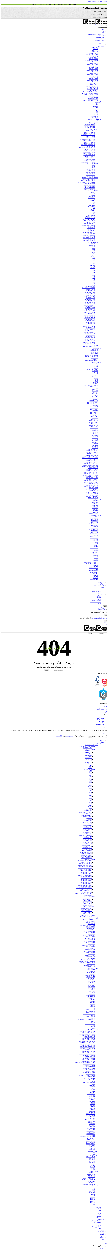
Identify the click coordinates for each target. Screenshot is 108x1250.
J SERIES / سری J (93, 129)
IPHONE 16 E (94, 77)
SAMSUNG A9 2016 (86, 855)
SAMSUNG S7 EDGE (89, 235)
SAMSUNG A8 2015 (89, 338)
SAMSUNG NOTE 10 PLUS (87, 180)
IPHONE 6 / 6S (94, 90)
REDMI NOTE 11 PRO (92, 455)
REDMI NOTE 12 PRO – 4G (90, 463)
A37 (103, 30)
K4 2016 (95, 107)
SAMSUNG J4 (91, 146)
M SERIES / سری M (92, 163)
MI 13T (96, 373)
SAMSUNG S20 (90, 222)
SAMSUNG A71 (90, 336)
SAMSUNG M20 (90, 172)
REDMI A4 (95, 446)
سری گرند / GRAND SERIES (87, 915)
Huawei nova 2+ (93, 533)
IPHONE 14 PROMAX (92, 70)
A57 (103, 31)
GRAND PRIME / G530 (88, 346)
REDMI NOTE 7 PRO (92, 489)
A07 (94, 255)
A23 (94, 266)
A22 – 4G (92, 263)
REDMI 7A (95, 435)
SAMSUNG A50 (90, 319)
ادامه (106, 621)
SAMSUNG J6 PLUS (89, 155)
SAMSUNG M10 (90, 169)
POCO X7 (92, 1129)
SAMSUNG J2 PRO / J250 (88, 140)
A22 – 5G (92, 265)
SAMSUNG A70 (90, 335)
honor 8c (95, 526)
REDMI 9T (95, 443)
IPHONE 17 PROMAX (92, 86)
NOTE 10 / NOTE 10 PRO (91, 385)
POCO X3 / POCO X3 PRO (87, 1136)
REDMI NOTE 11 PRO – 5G (90, 456)
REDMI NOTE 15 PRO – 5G (90, 486)
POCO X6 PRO (94, 412)
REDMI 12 (95, 418)
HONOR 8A (94, 525)
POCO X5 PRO (94, 409)
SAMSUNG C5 (87, 913)
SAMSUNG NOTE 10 (89, 179)
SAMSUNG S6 (91, 230)
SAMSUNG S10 (90, 216)
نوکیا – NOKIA (97, 499)
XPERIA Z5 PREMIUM (91, 361)
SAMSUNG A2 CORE (89, 296)
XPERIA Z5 (95, 359)
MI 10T (96, 366)
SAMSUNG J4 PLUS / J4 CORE (86, 147)
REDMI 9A (95, 441)
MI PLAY (95, 383)
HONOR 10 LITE (93, 518)
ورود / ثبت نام (100, 1238)
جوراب (99, 590)
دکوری (102, 38)
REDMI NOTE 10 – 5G (92, 450)
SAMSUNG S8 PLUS (89, 238)
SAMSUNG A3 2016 (89, 303)
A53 (94, 278)
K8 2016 (92, 1198)
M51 (93, 168)
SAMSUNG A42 (87, 813)
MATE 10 (95, 535)
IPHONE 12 (95, 56)
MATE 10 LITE (94, 536)
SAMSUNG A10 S (90, 292)
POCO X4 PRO (94, 408)
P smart (96, 546)
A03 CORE (92, 245)
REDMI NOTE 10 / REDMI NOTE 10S (84, 1062)
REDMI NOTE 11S (93, 459)
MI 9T (96, 379)
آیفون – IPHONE (96, 47)
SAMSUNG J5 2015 (89, 149)
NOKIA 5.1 (95, 508)
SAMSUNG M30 (90, 175)
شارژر (99, 599)
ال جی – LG (98, 102)
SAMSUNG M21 (90, 173)
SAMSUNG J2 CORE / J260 (87, 139)
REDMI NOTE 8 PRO (92, 492)
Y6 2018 (95, 566)
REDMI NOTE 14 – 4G (92, 476)
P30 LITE (95, 553)
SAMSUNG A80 (87, 836)
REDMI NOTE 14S (93, 483)
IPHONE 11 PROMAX (92, 54)
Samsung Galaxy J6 (90, 130)
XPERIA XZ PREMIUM (91, 356)
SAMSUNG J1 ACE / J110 (88, 135)
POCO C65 (95, 389)
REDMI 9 (95, 439)
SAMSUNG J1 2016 (89, 133)
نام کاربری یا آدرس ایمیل (98, 612)
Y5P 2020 (95, 565)
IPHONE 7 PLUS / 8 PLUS (91, 94)
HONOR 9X (94, 532)
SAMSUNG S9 (91, 239)
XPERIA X (95, 349)
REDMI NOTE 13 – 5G (92, 470)
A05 (94, 251)
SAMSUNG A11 (90, 293)
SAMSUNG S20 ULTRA (88, 225)
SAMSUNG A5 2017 (89, 318)
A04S (93, 249)
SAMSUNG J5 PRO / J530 (88, 153)
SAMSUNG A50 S (90, 320)
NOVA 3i (95, 542)
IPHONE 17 (95, 81)
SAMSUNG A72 (87, 811)
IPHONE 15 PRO (93, 73)
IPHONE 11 (95, 51)
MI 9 (96, 375)
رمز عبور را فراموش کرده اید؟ (99, 618)
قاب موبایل (101, 46)
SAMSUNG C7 (87, 912)
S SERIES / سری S (93, 191)
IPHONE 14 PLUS (93, 67)
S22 (94, 199)
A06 (94, 253)
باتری (99, 1213)
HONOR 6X (94, 521)
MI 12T (96, 372)
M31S (93, 166)
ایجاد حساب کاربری (99, 609)
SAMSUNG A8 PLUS (89, 342)
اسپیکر (99, 596)
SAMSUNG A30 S (90, 308)
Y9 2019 (95, 578)
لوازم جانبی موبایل (96, 600)
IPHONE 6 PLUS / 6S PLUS (90, 91)
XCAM (96, 114)
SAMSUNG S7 (91, 233)
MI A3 (96, 381)
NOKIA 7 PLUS (93, 513)
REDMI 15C (94, 426)
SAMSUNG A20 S (90, 299)
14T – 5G (95, 363)
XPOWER (92, 1191)
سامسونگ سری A (93, 242)
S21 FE (93, 195)
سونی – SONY (97, 348)
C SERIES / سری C (93, 122)
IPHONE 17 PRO (93, 84)
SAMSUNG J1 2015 (89, 132)
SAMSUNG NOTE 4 (89, 185)
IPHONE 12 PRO (93, 59)
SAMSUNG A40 (90, 313)
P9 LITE (95, 556)
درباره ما (105, 733)
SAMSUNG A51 (90, 322)
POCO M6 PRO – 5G (92, 403)
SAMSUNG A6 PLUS (89, 326)
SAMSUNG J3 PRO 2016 (85, 875)
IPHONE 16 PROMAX (92, 80)
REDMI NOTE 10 (93, 449)
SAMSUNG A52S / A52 (85, 812)
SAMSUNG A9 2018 (89, 343)
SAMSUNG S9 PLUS (89, 240)
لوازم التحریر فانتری (102, 709)
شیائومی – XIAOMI (96, 362)
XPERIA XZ (94, 353)
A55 (94, 280)
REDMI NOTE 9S (93, 498)
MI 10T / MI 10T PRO (89, 1082)
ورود (106, 615)
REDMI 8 (95, 436)
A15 (94, 259)
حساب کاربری (100, 718)
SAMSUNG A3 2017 (89, 305)
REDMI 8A (95, 438)
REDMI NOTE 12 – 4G (92, 460)
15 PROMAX (94, 50)
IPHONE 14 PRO (93, 69)
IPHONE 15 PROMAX (92, 74)
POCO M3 (95, 396)
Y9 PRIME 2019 (93, 579)
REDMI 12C (94, 419)
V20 (97, 113)
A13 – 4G (92, 256)
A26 (94, 269)
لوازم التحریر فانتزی (99, 585)
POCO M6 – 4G (93, 401)
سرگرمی (101, 44)
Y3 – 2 (96, 558)
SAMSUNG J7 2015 (89, 156)
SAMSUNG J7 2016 (89, 157)
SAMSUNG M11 (90, 170)
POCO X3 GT (94, 406)
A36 (94, 275)
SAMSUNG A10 (90, 290)
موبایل (102, 594)
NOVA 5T (95, 543)
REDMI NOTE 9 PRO (92, 496)
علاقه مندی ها (100, 719)
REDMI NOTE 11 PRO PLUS (90, 458)
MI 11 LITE (95, 368)
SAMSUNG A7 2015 (89, 329)
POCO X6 (95, 411)
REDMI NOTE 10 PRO (92, 452)
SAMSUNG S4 (91, 228)
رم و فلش (98, 1217)
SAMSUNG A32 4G (89, 310)
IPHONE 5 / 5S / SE (92, 89)
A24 (97, 120)
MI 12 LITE (95, 371)
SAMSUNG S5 (91, 229)
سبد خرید (101, 721)
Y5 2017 (95, 561)
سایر (100, 593)
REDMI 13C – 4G (93, 422)
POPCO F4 (95, 415)
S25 (94, 212)
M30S (93, 165)
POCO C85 (95, 393)
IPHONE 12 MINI (93, 57)
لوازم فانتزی (101, 587)
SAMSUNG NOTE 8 (89, 188)
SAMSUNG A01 (90, 286)
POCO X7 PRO (94, 413)
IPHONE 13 (95, 61)
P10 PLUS (95, 552)
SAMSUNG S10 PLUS (89, 220)
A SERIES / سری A (89, 769)
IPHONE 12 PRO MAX (91, 60)
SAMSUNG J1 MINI (89, 136)
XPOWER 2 (94, 116)
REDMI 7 (95, 433)
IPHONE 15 (95, 71)
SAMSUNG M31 (90, 176)
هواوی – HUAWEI (96, 515)
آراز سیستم (59, 736)
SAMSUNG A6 (91, 325)
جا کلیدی (98, 588)
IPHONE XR (94, 97)
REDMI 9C (95, 442)
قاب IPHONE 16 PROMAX (90, 100)
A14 (94, 258)
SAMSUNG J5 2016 (89, 150)
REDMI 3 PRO (94, 428)
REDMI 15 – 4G (93, 425)
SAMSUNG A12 (90, 295)
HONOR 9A (94, 531)
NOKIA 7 (95, 512)
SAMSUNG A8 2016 (89, 339)
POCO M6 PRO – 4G (92, 402)
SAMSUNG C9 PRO (89, 127)
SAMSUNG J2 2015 (89, 137)
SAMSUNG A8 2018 (89, 340)
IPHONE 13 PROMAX (92, 64)
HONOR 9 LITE (93, 529)
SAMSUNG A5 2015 (89, 315)
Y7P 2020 (95, 575)
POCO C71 (95, 391)
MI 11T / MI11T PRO (92, 369)
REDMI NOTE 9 (93, 495)
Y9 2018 (95, 576)
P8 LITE (95, 555)
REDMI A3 (95, 445)
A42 (94, 276)
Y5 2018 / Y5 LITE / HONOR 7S (89, 562)
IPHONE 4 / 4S (94, 87)
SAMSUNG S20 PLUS (89, 223)
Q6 (97, 112)
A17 (94, 262)
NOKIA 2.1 (95, 502)
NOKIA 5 (95, 506)
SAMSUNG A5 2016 (89, 316)
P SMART (92, 998)
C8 (94, 123)
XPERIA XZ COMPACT (91, 355)
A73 (94, 285)
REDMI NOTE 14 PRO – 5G (90, 480)
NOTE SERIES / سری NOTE (90, 178)
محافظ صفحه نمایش (95, 602)
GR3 (96, 516)
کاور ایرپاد (101, 583)
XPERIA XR (94, 352)
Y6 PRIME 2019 (93, 568)
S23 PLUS (92, 205)
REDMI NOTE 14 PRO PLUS (96, 34)
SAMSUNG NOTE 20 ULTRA (86, 182)
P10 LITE (95, 551)
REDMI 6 (95, 432)
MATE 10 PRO (94, 538)
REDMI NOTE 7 (93, 488)
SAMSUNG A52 (90, 323)
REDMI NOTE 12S (93, 468)
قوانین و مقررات (100, 722)
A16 (94, 260)
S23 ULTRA (91, 206)
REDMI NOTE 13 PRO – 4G (90, 472)
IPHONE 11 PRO (93, 53)
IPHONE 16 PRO (93, 79)
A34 (94, 272)
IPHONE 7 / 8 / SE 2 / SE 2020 (90, 93)
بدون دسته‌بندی (100, 37)
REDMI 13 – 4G (93, 421)
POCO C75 (95, 392)
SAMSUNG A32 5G (89, 312)
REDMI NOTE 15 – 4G (92, 485)
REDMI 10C (94, 416)
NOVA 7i (95, 545)
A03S (93, 246)
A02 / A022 (92, 243)
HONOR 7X (94, 522)
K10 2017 (95, 106)
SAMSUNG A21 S (90, 302)
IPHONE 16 (95, 76)
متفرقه (96, 345)
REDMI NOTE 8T (93, 493)
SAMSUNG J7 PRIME (89, 160)
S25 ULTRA (91, 215)
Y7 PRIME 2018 (93, 570)
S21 (94, 193)
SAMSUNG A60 (90, 328)
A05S (93, 252)
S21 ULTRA (91, 198)
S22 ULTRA (91, 200)
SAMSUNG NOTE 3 (89, 183)
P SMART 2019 (94, 548)
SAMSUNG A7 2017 (89, 332)
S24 (94, 208)
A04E (93, 248)
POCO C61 (95, 388)
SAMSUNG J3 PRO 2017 (88, 145)
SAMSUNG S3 (91, 226)
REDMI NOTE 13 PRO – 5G (90, 473)
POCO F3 (95, 395)
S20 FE (93, 192)
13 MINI (95, 49)
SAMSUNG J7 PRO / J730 (88, 162)
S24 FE (93, 209)
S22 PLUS (89, 759)
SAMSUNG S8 (91, 236)
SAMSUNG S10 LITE (89, 219)
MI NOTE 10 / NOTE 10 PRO (87, 1075)
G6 (97, 104)
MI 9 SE (96, 378)
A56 (94, 282)
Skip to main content (102, 1)
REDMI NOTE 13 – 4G (92, 469)
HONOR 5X (94, 519)
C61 (100, 41)
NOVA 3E (95, 541)
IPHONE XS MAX (93, 99)
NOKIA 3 (95, 503)
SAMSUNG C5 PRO (89, 125)
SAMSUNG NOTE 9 (89, 189)
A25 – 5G (92, 268)
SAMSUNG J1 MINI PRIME (84, 888)
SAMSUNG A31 (90, 309)
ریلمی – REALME (99, 40)
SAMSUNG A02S (90, 289)
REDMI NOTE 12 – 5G (92, 462)
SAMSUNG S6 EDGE (89, 232)
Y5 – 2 (96, 559)
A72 (94, 283)
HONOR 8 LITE (93, 523)
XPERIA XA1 (94, 351)
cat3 (103, 32)
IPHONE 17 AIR (93, 83)
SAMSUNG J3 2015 (89, 142)
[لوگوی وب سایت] (101, 24)
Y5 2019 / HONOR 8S (92, 563)
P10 (97, 549)
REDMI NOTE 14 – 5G (92, 478)
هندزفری (98, 603)
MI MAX (95, 382)
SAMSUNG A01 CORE (88, 288)
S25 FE (93, 213)
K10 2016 (92, 1195)
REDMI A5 (95, 448)
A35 (94, 273)
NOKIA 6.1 (95, 510)
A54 (94, 279)
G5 (97, 103)
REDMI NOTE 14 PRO (92, 479)
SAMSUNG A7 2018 (89, 333)
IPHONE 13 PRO (93, 63)
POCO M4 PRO (93, 399)
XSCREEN (95, 117)
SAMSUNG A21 (90, 300)
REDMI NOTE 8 (93, 490)
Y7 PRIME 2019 (93, 572)
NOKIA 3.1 (95, 505)
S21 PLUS (92, 196)
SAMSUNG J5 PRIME (89, 152)
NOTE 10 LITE (94, 386)
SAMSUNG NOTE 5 (89, 186)
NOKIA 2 (95, 501)
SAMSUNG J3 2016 (89, 143)
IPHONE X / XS (93, 96)
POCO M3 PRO (93, 398)
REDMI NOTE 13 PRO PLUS (90, 475)
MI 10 (96, 365)
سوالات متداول (100, 724)
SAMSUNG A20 (90, 298)
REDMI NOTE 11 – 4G (92, 453)
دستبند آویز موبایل (96, 591)
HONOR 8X (94, 528)
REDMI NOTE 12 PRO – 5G (90, 465)
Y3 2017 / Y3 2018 (90, 1024)
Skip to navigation (92, 1)
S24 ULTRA (91, 210)
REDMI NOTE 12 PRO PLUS (90, 466)
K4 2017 (95, 109)
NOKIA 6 (95, 509)
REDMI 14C (94, 423)
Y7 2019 (95, 569)
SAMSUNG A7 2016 (89, 330)
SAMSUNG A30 (90, 306)
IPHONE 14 (95, 66)
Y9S (97, 580)
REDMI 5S (95, 431)
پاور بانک (99, 597)
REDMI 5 (95, 429)
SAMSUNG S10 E (90, 218)
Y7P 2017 (95, 573)
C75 (100, 43)
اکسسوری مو (100, 35)
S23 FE (93, 203)
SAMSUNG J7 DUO (89, 159)
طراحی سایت (69, 736)
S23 (94, 202)
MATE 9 (95, 539)
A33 (94, 270)
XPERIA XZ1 (94, 358)
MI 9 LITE (95, 376)
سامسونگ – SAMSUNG (94, 119)
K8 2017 (92, 1200)
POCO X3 (95, 405)
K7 (97, 110)
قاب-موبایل (101, 582)
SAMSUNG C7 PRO (89, 126)
